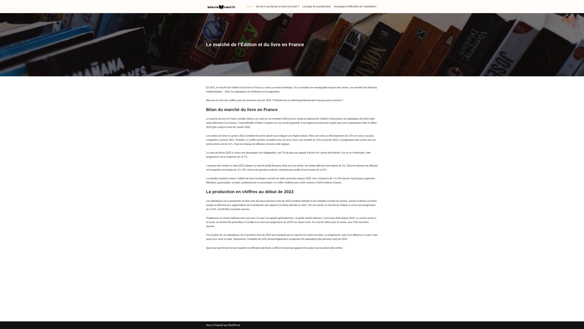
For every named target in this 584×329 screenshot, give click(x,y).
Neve (209, 325)
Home (249, 6)
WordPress (234, 325)
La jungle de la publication (316, 6)
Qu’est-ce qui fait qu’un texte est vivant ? (277, 6)
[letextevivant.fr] (221, 6)
